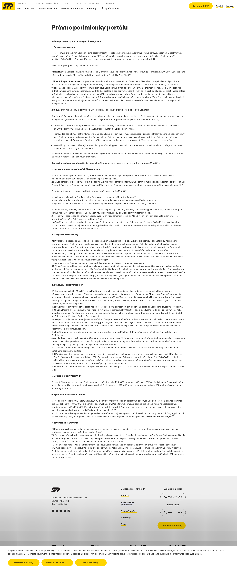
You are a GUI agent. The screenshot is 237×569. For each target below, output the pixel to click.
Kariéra (125, 495)
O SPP (65, 3)
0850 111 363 (175, 496)
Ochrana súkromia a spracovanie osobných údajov (176, 553)
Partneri (110, 3)
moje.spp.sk (152, 181)
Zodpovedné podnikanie (87, 3)
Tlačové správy (129, 511)
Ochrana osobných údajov (158, 416)
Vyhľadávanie (112, 8)
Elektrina (30, 8)
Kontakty (92, 8)
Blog (123, 524)
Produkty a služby (48, 8)
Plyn (19, 8)
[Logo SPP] (8, 6)
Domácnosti (24, 3)
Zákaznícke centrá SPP (133, 488)
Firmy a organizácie (47, 3)
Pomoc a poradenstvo (72, 8)
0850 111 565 (175, 512)
